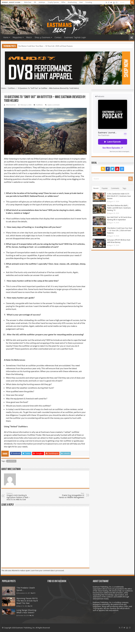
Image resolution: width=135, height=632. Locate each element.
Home (5, 37)
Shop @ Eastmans (42, 37)
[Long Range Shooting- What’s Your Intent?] (8, 612)
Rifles (63, 2)
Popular (105, 188)
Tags (124, 188)
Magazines (17, 37)
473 (34, 593)
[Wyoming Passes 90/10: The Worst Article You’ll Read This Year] (8, 601)
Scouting (88, 2)
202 (33, 615)
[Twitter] (111, 2)
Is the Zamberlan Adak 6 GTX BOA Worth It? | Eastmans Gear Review (119, 196)
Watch (29, 37)
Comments (115, 188)
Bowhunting (72, 2)
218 (31, 606)
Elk (35, 2)
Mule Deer (27, 2)
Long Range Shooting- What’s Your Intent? (26, 611)
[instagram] (116, 2)
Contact (58, 37)
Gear (81, 2)
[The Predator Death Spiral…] (8, 591)
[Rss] (106, 2)
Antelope (42, 2)
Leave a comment (54, 105)
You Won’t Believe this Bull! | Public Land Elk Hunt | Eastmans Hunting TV (119, 207)
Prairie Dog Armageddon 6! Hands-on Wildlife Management (71, 495)
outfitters (11, 461)
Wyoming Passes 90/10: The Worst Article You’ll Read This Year (27, 600)
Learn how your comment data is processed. (47, 571)
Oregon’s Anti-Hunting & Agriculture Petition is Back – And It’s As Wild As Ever (18, 496)
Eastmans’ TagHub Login (75, 37)
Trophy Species (53, 2)
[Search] (132, 2)
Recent (95, 188)
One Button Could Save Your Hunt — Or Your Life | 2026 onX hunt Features (45, 46)
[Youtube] (114, 2)
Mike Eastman (11, 105)
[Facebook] (109, 2)
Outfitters (11, 88)
